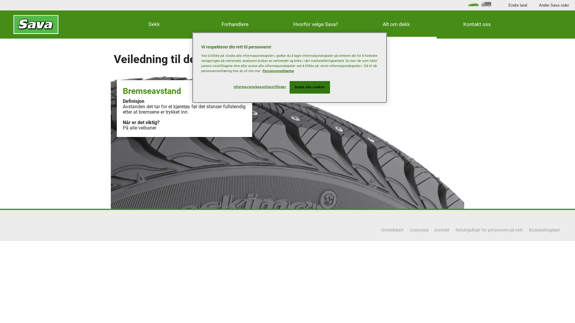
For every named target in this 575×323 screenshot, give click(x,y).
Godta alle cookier (310, 87)
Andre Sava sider (554, 5)
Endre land (518, 5)
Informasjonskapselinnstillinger (260, 87)
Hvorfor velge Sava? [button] (315, 24)
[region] (289, 67)
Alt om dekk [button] (396, 24)
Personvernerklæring (278, 71)
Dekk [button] (154, 24)
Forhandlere (235, 24)
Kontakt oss (477, 24)
